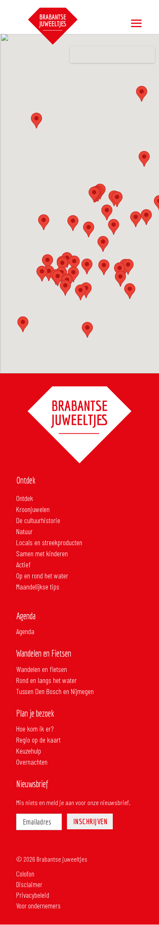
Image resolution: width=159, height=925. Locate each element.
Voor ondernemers (40, 892)
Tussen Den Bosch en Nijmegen (55, 691)
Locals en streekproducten (49, 542)
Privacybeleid (35, 881)
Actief (23, 564)
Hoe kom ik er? (35, 728)
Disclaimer (31, 870)
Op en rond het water (42, 575)
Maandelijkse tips (37, 586)
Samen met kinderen (42, 553)
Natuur (24, 531)
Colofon (27, 860)
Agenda (25, 631)
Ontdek (24, 498)
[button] (104, 267)
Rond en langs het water (46, 680)
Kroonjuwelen (33, 509)
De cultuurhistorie (38, 520)
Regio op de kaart (38, 739)
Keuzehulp (28, 750)
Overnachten (31, 761)
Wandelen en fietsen (41, 669)
